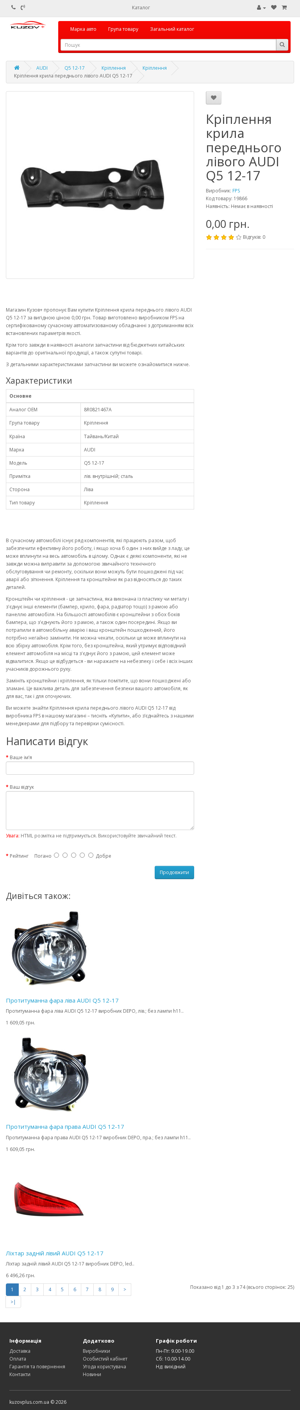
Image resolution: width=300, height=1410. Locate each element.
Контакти (19, 1374)
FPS (236, 190)
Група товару (123, 29)
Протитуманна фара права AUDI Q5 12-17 (65, 1126)
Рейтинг (19, 856)
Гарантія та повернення (37, 1366)
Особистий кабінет (105, 1358)
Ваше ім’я (21, 757)
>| (13, 1302)
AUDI (42, 68)
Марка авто (83, 29)
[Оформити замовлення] (284, 8)
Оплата (17, 1358)
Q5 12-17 (74, 68)
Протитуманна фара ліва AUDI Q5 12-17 (62, 1000)
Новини (92, 1374)
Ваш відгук (22, 787)
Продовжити (174, 872)
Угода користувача (104, 1366)
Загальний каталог (172, 29)
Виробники (96, 1351)
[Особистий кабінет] (261, 7)
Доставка (19, 1351)
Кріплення (114, 68)
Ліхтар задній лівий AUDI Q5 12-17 (55, 1253)
